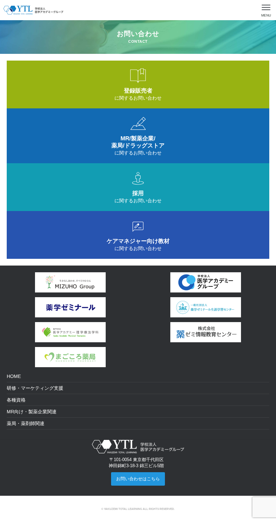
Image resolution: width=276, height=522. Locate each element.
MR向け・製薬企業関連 (32, 411)
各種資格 (16, 399)
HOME (14, 376)
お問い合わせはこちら (138, 478)
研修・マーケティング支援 (35, 388)
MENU (266, 15)
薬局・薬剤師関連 (25, 423)
